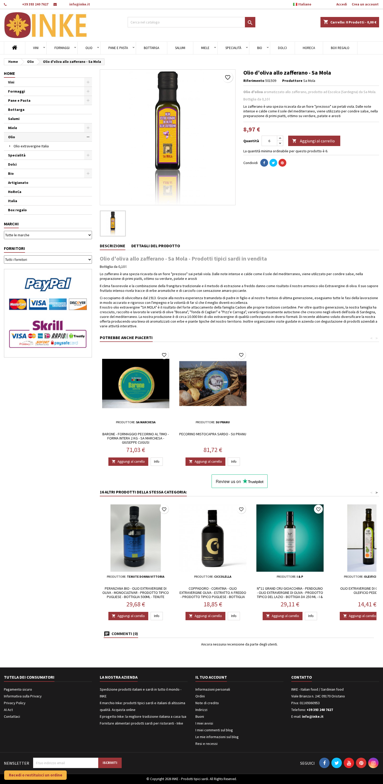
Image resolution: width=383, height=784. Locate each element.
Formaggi (62, 48)
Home (9, 73)
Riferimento (253, 80)
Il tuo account (211, 677)
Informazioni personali (212, 689)
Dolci (282, 48)
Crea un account (365, 4)
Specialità (233, 48)
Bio (259, 48)
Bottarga (151, 48)
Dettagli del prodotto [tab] (155, 245)
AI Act (8, 709)
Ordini (200, 696)
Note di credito (207, 703)
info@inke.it (79, 4)
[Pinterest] (282, 163)
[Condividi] (264, 163)
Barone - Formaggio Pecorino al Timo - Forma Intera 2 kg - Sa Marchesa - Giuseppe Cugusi (135, 438)
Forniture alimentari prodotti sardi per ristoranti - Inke (141, 723)
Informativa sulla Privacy (23, 696)
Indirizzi (201, 709)
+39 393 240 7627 (35, 4)
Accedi (341, 4)
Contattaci (12, 716)
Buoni (199, 716)
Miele (205, 48)
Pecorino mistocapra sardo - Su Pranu (212, 434)
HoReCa (309, 48)
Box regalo (340, 48)
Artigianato (18, 182)
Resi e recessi (206, 743)
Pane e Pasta (118, 48)
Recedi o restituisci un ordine (35, 775)
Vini (36, 48)
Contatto (301, 677)
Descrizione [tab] (112, 245)
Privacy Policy (15, 703)
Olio (88, 48)
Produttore (292, 80)
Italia (12, 200)
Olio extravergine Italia (31, 146)
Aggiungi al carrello (313, 140)
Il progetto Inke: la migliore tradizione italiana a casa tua (143, 716)
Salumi (180, 48)
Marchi (11, 223)
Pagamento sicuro (18, 689)
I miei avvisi (204, 723)
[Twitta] (273, 163)
